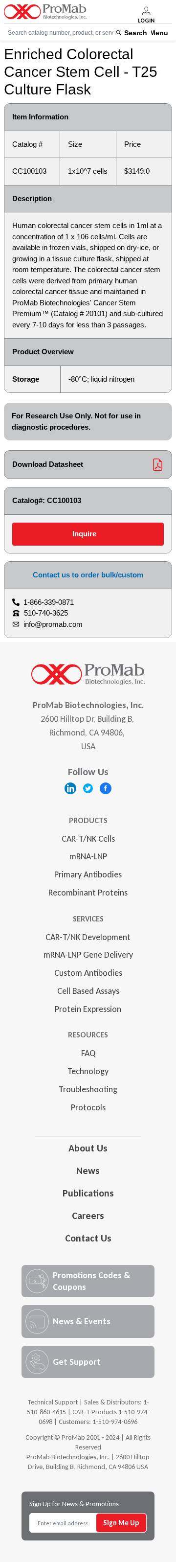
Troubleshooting (88, 1089)
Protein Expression (88, 1009)
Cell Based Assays (88, 991)
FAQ (88, 1053)
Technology (88, 1071)
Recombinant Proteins (88, 892)
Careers (88, 1215)
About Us (88, 1148)
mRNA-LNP (88, 856)
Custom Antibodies (88, 972)
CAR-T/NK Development (88, 937)
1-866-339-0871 (48, 602)
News (88, 1170)
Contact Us (88, 1238)
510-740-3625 (46, 613)
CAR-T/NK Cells (88, 838)
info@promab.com (53, 624)
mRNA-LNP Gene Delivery (88, 954)
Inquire (84, 533)
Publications (88, 1193)
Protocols (88, 1107)
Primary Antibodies (88, 874)
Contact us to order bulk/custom (88, 575)
